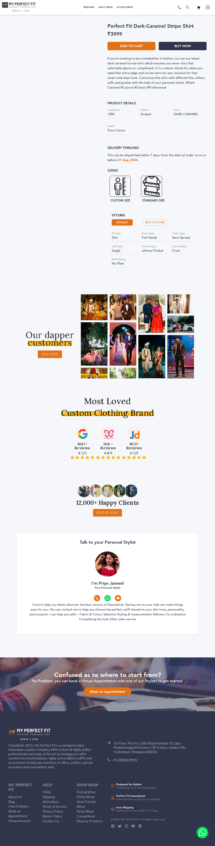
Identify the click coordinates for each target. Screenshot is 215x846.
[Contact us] (180, 7)
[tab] (88, 7)
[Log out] (208, 7)
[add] (202, 832)
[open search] (188, 7)
